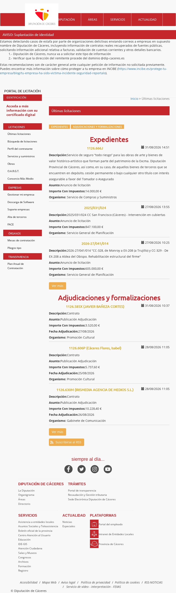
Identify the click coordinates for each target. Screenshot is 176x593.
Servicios (117, 19)
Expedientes (59, 126)
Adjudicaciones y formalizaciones (97, 126)
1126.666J (95, 148)
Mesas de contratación (21, 240)
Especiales (68, 526)
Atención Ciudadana (30, 548)
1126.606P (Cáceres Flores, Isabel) (95, 348)
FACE (11, 224)
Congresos (24, 557)
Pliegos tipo (14, 248)
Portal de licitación (22, 91)
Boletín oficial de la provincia (35, 531)
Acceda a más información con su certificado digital (22, 110)
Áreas (92, 19)
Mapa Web (49, 582)
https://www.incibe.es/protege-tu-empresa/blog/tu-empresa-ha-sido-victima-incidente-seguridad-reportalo (83, 71)
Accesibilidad (28, 582)
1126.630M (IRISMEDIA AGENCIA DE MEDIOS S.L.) (95, 389)
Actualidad (147, 19)
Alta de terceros (17, 217)
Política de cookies (127, 582)
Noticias (67, 522)
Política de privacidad (95, 582)
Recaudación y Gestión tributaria (87, 495)
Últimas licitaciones (19, 134)
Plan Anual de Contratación (16, 266)
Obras (11, 164)
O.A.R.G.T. (13, 171)
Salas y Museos (27, 553)
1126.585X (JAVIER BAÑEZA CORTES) (95, 306)
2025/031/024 (95, 207)
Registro (23, 570)
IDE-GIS (22, 544)
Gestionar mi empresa (21, 194)
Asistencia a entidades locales (36, 522)
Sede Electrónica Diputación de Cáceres (92, 499)
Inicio (134, 99)
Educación (24, 539)
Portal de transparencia (82, 490)
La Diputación (26, 490)
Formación (24, 566)
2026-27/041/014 (95, 243)
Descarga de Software (21, 202)
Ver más (57, 286)
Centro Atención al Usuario (34, 535)
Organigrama (26, 495)
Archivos (23, 562)
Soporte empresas (19, 209)
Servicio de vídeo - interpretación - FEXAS (93, 587)
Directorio (24, 504)
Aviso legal (68, 582)
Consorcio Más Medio (20, 178)
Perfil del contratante (20, 149)
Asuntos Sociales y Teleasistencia (38, 526)
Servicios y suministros (21, 156)
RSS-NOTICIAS (153, 582)
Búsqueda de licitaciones (22, 141)
